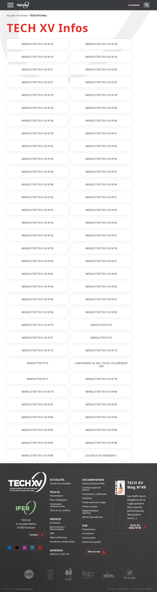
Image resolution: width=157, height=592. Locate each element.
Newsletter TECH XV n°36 (101, 108)
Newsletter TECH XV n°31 (37, 69)
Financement (89, 537)
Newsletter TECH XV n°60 (37, 261)
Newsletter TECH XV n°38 (37, 120)
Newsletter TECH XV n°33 (37, 95)
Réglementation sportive (90, 511)
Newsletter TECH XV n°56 (37, 235)
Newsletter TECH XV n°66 (37, 299)
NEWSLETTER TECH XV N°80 (101, 391)
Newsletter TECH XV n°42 (37, 146)
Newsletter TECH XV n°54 (37, 222)
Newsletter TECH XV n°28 (101, 44)
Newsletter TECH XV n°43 (101, 146)
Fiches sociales (90, 506)
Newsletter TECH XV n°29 (37, 56)
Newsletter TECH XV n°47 (101, 171)
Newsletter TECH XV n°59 (101, 248)
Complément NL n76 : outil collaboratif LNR (101, 364)
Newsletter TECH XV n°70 (37, 325)
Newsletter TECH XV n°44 (37, 159)
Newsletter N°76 (37, 363)
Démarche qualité (91, 541)
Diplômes (87, 498)
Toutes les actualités (60, 483)
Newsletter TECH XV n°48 (37, 184)
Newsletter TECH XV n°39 (37, 133)
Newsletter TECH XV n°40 (101, 120)
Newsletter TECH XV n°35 (37, 108)
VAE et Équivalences (92, 517)
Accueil (11, 15)
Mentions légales (24, 589)
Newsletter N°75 (101, 325)
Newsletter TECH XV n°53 (101, 210)
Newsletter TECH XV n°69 (101, 312)
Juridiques (55, 522)
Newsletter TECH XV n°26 (101, 56)
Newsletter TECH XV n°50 (37, 197)
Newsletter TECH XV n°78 (101, 379)
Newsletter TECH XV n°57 (101, 235)
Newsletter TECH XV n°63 (101, 274)
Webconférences (58, 537)
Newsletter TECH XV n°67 (101, 299)
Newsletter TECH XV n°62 (37, 274)
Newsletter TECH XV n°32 (101, 82)
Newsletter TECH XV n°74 (101, 350)
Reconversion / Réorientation (57, 527)
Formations (88, 533)
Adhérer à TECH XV (59, 554)
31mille (121, 589)
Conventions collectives (94, 494)
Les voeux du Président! (101, 455)
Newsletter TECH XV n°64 (37, 286)
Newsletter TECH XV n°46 (37, 171)
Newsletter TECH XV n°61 (101, 261)
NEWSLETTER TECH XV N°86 (101, 430)
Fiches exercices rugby (94, 502)
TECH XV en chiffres (60, 510)
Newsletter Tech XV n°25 (37, 44)
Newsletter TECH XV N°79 (37, 391)
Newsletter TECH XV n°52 (37, 210)
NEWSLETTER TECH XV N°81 (37, 404)
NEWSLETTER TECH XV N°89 (37, 455)
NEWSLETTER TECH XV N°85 (37, 430)
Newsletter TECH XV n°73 (37, 350)
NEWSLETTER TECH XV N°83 (37, 417)
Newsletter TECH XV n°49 (101, 184)
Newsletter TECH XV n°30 (101, 69)
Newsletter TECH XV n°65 (101, 286)
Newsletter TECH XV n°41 (101, 133)
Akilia (149, 589)
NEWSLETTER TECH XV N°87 (37, 442)
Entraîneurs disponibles (62, 541)
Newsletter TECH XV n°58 (37, 248)
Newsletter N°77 (37, 379)
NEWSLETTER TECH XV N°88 (101, 442)
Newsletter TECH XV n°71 (37, 337)
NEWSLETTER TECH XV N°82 (101, 404)
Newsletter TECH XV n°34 (101, 95)
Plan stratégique (58, 499)
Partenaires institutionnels (57, 505)
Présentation (56, 495)
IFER (52, 533)
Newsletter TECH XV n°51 (101, 197)
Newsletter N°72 (101, 337)
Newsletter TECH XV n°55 (101, 222)
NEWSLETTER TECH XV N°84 (101, 417)
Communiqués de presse (91, 488)
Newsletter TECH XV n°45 (101, 159)
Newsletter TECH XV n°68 (37, 312)
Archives (22, 15)
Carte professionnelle (93, 483)
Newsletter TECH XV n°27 (37, 82)
